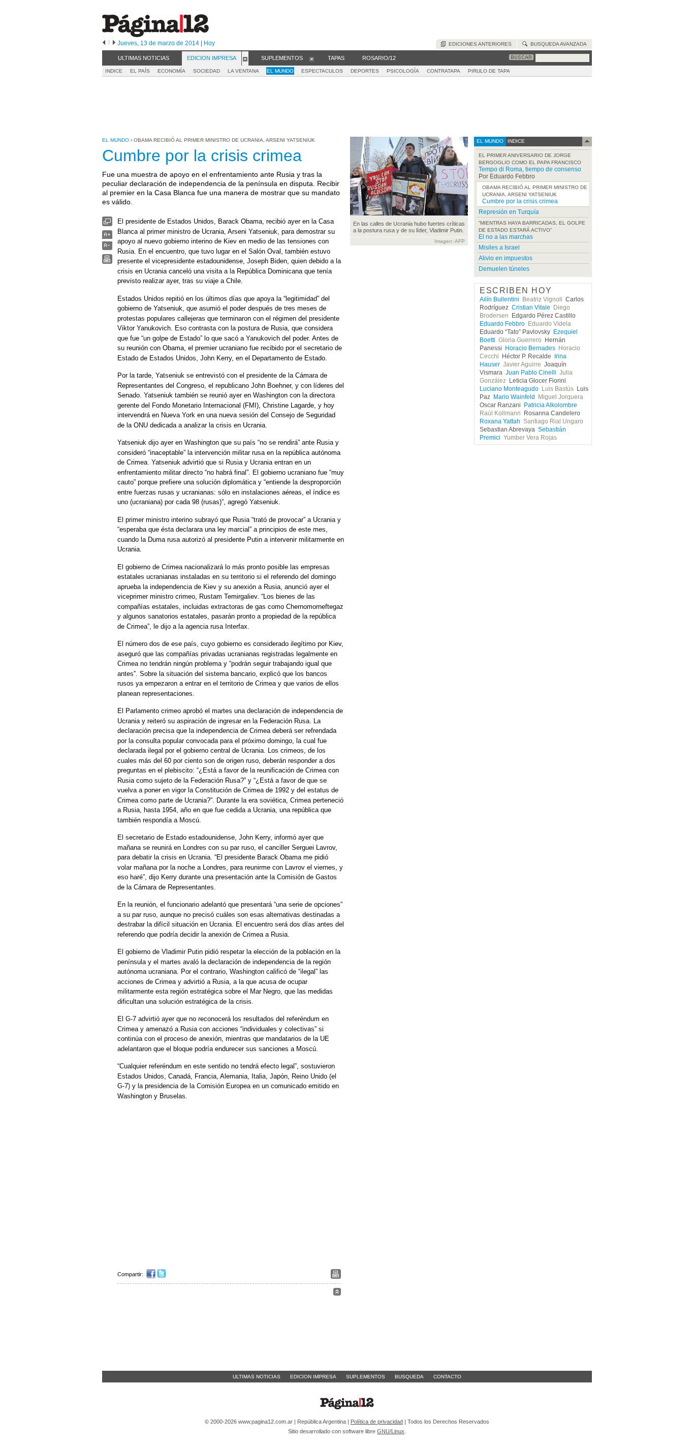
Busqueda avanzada (557, 44)
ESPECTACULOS (322, 71)
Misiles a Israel (499, 247)
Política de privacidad (377, 1422)
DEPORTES (365, 71)
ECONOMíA (171, 71)
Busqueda (409, 1376)
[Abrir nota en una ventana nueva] (107, 224)
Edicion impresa (313, 1376)
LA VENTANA (243, 71)
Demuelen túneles (504, 268)
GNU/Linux (390, 1431)
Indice (113, 71)
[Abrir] (245, 58)
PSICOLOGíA (403, 71)
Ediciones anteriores (479, 44)
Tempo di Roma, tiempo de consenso (530, 169)
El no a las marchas (506, 236)
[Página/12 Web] (155, 35)
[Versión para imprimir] (107, 261)
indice (515, 141)
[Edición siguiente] (114, 43)
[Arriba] (337, 1293)
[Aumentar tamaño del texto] (107, 237)
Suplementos (365, 1376)
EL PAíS (140, 71)
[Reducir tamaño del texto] (107, 248)
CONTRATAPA (443, 71)
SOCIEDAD (206, 71)
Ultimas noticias (256, 1376)
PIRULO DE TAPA (489, 71)
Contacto (447, 1376)
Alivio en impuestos (505, 258)
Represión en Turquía (509, 211)
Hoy (209, 43)
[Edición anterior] (104, 43)
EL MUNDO (280, 71)
